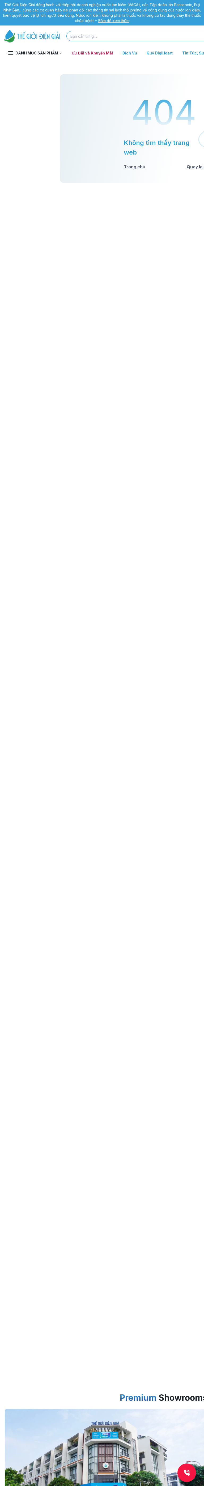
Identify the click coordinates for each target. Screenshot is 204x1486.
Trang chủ (134, 166)
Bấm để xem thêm (113, 20)
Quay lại (195, 166)
